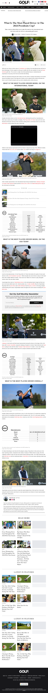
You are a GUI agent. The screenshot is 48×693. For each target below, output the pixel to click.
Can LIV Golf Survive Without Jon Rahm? (32, 10)
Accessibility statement (13, 677)
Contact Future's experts (14, 675)
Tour (28, 7)
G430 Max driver (18, 417)
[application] (24, 135)
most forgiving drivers (38, 417)
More (44, 7)
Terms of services (19, 305)
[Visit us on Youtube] (44, 1)
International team (21, 118)
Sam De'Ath (18, 34)
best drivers (4, 123)
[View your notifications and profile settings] (9, 3)
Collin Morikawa (21, 285)
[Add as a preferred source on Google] (24, 684)
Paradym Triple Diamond (24, 346)
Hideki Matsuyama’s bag (37, 183)
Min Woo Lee (7, 456)
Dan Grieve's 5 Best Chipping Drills (14, 10)
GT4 (16, 149)
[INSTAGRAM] (12, 499)
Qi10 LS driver (32, 285)
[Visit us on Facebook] (38, 1)
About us (5, 675)
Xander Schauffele (11, 345)
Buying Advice (11, 7)
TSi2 (24, 149)
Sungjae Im (37, 149)
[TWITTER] (10, 499)
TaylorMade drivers (19, 282)
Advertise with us (36, 677)
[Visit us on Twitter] (42, 1)
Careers (29, 677)
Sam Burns (25, 456)
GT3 (13, 149)
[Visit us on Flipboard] (45, 1)
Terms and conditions (32, 675)
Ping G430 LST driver (30, 119)
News (4, 7)
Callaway (4, 343)
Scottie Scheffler (31, 284)
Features (38, 7)
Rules (32, 7)
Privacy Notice (38, 305)
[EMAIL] (14, 499)
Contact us (23, 675)
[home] (1, 7)
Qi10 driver (12, 285)
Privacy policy (41, 675)
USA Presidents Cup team (15, 275)
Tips (17, 7)
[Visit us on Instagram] (40, 1)
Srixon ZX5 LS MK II (25, 183)
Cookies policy (23, 677)
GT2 (11, 149)
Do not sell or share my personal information (24, 679)
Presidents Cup (23, 68)
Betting (22, 7)
